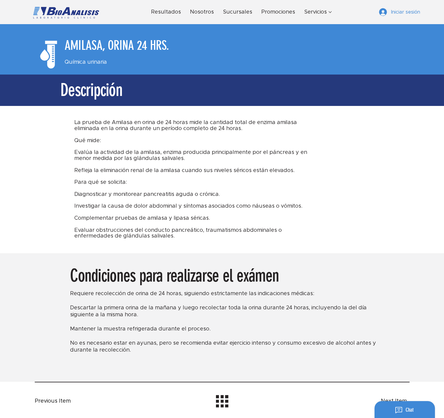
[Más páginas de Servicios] (330, 12)
